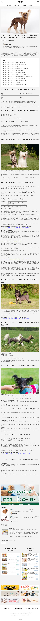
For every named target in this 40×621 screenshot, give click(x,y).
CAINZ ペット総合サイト (23, 614)
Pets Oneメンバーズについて (13, 614)
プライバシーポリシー (17, 612)
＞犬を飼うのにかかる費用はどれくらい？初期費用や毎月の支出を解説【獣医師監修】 (15, 227)
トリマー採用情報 (22, 615)
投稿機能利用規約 (29, 612)
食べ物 (37, 561)
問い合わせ (30, 614)
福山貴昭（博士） (12, 528)
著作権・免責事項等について (14, 613)
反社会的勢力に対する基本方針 (25, 613)
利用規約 (23, 612)
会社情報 (27, 615)
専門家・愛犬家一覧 (14, 615)
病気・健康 (36, 570)
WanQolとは (10, 612)
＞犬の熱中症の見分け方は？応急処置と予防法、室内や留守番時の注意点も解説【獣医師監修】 (16, 454)
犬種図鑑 (3, 40)
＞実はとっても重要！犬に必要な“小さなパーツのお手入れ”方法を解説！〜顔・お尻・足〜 (16, 453)
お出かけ (17, 569)
